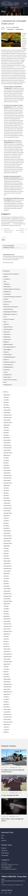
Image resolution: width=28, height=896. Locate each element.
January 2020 (6, 563)
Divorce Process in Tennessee (10, 306)
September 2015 (7, 691)
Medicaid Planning (8, 344)
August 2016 (6, 664)
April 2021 (6, 525)
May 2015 (6, 701)
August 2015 (6, 694)
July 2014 (6, 727)
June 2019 (6, 578)
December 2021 (7, 505)
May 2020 (6, 553)
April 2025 (6, 405)
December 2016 (7, 654)
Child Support (7, 291)
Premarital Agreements (9, 357)
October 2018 (7, 598)
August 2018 (6, 603)
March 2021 (6, 528)
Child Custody (7, 286)
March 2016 (6, 676)
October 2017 (7, 629)
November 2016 (7, 656)
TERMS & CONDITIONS (8, 876)
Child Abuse (6, 284)
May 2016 (6, 671)
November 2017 (7, 626)
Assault (5, 276)
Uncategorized (7, 374)
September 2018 (7, 601)
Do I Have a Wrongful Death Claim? (10, 795)
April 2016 (6, 674)
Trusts (5, 372)
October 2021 (7, 510)
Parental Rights (7, 349)
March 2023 (6, 467)
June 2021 (6, 520)
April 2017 (6, 644)
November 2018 (7, 596)
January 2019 (6, 591)
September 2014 (7, 722)
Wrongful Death (19, 29)
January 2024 (6, 442)
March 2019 (6, 586)
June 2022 (6, 490)
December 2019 (7, 566)
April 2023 (6, 465)
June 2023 (6, 460)
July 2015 (6, 696)
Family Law (6, 331)
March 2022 (6, 498)
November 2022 (7, 478)
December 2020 (7, 535)
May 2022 (6, 493)
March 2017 (6, 646)
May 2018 (6, 611)
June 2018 (6, 608)
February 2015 (7, 709)
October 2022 (7, 480)
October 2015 (7, 689)
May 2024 (6, 432)
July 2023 (6, 457)
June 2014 (6, 729)
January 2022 (6, 503)
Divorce (5, 304)
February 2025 (7, 410)
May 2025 (6, 402)
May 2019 (6, 581)
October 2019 (7, 571)
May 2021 (6, 523)
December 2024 (7, 415)
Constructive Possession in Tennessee (12, 296)
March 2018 (6, 616)
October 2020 (7, 540)
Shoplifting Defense (8, 367)
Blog (2, 838)
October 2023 (7, 450)
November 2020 (7, 538)
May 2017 (6, 641)
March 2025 (6, 407)
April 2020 (6, 556)
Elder (5, 321)
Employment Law (7, 326)
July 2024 (6, 427)
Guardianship (6, 337)
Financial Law (7, 334)
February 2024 (7, 440)
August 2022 (6, 485)
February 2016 (7, 679)
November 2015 (7, 686)
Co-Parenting (7, 294)
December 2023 (7, 445)
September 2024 (7, 422)
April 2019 (6, 583)
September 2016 (7, 661)
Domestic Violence (8, 309)
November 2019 (7, 568)
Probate (5, 359)
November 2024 (7, 417)
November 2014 (7, 717)
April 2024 (6, 435)
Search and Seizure (8, 364)
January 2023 (6, 473)
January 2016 (6, 681)
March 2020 (6, 558)
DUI (4, 316)
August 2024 (6, 425)
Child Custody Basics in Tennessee (11, 289)
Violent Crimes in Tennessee (10, 379)
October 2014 (7, 719)
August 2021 (6, 515)
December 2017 (7, 623)
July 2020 (6, 548)
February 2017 (7, 649)
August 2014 (6, 724)
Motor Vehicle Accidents (9, 347)
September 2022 (7, 483)
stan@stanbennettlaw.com (10, 869)
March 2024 (6, 437)
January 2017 (6, 651)
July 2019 (6, 576)
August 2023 (6, 455)
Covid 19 (5, 299)
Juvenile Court (7, 339)
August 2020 (6, 545)
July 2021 (6, 518)
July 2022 (6, 488)
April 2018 (6, 613)
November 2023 (7, 447)
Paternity (6, 352)
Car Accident (6, 279)
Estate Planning (7, 329)
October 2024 (7, 420)
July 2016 (6, 666)
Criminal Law (6, 301)
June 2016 (6, 669)
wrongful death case (18, 66)
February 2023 (7, 470)
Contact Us (3, 840)
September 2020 (7, 543)
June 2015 (6, 699)
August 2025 (6, 395)
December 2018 (7, 593)
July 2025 (6, 397)
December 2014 (7, 714)
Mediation (6, 342)
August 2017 (6, 634)
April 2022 (6, 495)
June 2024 (6, 430)
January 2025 (6, 412)
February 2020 (7, 561)
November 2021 (7, 508)
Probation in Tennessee (9, 362)
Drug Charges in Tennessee (10, 314)
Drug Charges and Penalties (10, 311)
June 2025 (6, 400)
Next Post (20, 230)
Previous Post (8, 230)
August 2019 (6, 573)
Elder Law (6, 324)
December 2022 (7, 475)
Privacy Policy (22, 876)
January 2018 (6, 621)
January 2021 (6, 533)
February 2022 (7, 500)
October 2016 (7, 659)
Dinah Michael (10, 29)
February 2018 (7, 618)
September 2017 (7, 631)
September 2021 (7, 513)
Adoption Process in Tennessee (10, 274)
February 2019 (7, 588)
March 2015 (6, 706)
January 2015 (6, 712)
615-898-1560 (8, 867)
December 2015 (7, 684)
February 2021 (7, 530)
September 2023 (7, 452)
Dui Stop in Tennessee (8, 319)
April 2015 (6, 704)
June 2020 (6, 551)
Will (4, 382)
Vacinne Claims (7, 377)
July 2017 (6, 636)
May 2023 (6, 462)
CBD (4, 281)
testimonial (6, 369)
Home (2, 835)
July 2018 (6, 606)
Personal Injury (7, 354)
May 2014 (6, 732)
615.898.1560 (18, 247)
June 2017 (6, 639)
